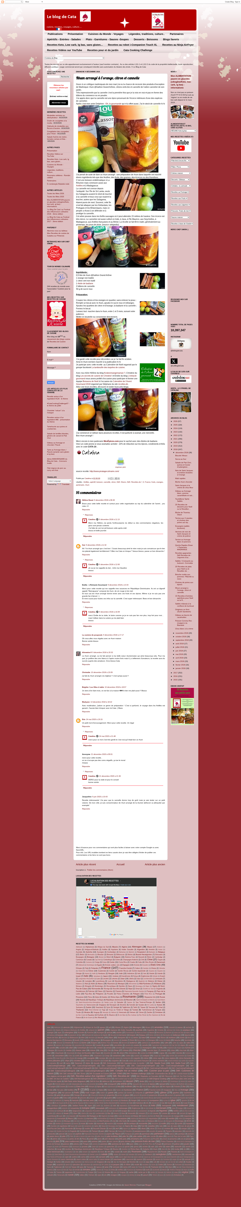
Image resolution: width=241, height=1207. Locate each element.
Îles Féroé (142, 1015)
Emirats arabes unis (112, 965)
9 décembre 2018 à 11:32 (96, 545)
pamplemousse (140, 1131)
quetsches (110, 1147)
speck (68, 1164)
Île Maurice (111, 1015)
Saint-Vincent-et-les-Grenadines (90, 1002)
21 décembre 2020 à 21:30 (110, 776)
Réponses (89, 515)
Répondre (86, 510)
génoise (67, 1095)
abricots (66, 1027)
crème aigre (157, 1058)
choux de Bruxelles (84, 1053)
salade (104, 1154)
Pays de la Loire (180, 1136)
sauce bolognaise (185, 1157)
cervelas (119, 1048)
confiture (85, 1056)
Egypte (99, 965)
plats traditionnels (72, 1141)
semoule (187, 1159)
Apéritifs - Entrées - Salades (64, 39)
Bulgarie (117, 957)
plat (57, 1141)
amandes (158, 1027)
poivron (66, 1144)
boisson (100, 482)
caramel (191, 1045)
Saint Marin (161, 1000)
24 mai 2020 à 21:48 (107, 736)
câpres (182, 1045)
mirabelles (133, 1121)
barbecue (97, 1035)
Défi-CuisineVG (141, 1079)
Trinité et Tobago (122, 1010)
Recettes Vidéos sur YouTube (64, 50)
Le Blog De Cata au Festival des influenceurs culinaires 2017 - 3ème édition (58, 219)
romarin (85, 1152)
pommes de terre (119, 1144)
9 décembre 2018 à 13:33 (118, 585)
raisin (168, 1147)
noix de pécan (186, 1126)
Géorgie (79, 973)
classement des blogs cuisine (58, 339)
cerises (108, 1048)
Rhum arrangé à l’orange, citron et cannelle (183, 590)
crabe (110, 1058)
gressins (83, 1098)
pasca (172, 1134)
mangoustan (167, 1116)
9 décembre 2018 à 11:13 (109, 519)
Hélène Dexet (87, 500)
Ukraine (87, 1012)
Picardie (110, 994)
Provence (79, 997)
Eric (83, 719)
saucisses (118, 1159)
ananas (180, 1027)
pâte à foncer (80, 1136)
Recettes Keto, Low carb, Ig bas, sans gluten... (75, 44)
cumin (183, 1060)
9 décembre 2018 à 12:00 (109, 564)
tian (177, 1167)
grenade (74, 1098)
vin (105, 1175)
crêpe (67, 1061)
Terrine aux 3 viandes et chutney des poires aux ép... (183, 520)
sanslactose (176, 1154)
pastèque (181, 1134)
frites (176, 1090)
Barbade (152, 952)
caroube (62, 1048)
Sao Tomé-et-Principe (144, 1002)
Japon (105, 976)
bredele (124, 1040)
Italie (86, 976)
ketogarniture (52, 1108)
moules (91, 1123)
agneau (102, 1027)
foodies (70, 1090)
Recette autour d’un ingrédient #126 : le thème (57, 397)
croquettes (115, 1061)
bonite (182, 1038)
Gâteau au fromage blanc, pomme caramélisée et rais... (184, 493)
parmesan (146, 1134)
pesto (100, 1139)
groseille (100, 1098)
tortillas (120, 1170)
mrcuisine (155, 1123)
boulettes (86, 1040)
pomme (95, 1144)
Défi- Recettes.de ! (134, 482)
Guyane (160, 971)
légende (153, 1111)
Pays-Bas (88, 994)
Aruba (160, 949)
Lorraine (88, 981)
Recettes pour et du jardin (102, 50)
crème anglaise (170, 1058)
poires (104, 1141)
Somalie (132, 1005)
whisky (132, 1175)
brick (168, 1040)
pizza (188, 1139)
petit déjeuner (109, 1139)
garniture (149, 1092)
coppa (156, 1055)
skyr (115, 1162)
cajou (181, 1043)
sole (155, 1162)
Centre (117, 960)
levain (66, 1113)
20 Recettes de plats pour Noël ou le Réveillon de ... (183, 569)
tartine (125, 1167)
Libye (138, 979)
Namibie (122, 986)
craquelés (136, 1058)
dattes (88, 1063)
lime (123, 1113)
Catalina (91, 519)
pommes (104, 1144)
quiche (127, 1147)
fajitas (99, 1086)
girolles (119, 1095)
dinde (142, 1081)
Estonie (136, 965)
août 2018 (180, 644)
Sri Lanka (150, 1005)
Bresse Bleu (141, 1040)
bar (80, 1035)
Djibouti (81, 965)
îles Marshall (99, 1017)
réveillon (125, 1149)
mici (75, 1121)
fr (143, 482)
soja (147, 1162)
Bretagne (90, 957)
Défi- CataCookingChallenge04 (172, 1066)
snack (141, 1162)
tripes (186, 1169)
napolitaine (63, 1126)
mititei (143, 1121)
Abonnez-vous (59, 102)
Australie (79, 952)
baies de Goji (178, 1032)
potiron (177, 1144)
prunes (84, 1147)
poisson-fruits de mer (145, 1141)
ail (110, 1027)
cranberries (127, 1058)
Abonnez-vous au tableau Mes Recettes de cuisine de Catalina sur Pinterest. (58, 233)
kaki (114, 1106)
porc (132, 1144)
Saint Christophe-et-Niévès (145, 1000)
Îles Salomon (153, 1015)
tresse (164, 1170)
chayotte (60, 1050)
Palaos (100, 991)
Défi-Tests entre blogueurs (74, 1081)
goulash (170, 1095)
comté (49, 1056)
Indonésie (130, 973)
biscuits (101, 1038)
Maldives (79, 983)
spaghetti (59, 1164)
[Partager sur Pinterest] (118, 478)
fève (137, 1086)
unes (115, 1172)
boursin (116, 1040)
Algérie (124, 947)
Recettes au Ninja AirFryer (178, 44)
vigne (99, 1175)
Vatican (113, 1012)
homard (115, 1100)
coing (169, 1053)
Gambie (145, 968)
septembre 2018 (182, 640)
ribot (163, 1149)
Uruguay (97, 1012)
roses (102, 1152)
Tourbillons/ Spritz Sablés (182, 500)
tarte (106, 1167)
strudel (136, 1164)
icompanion (154, 1100)
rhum (87, 485)
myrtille (179, 1123)
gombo (144, 1095)
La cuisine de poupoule (92, 635)
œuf (117, 1128)
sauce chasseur (52, 1159)
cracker (117, 1058)
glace (127, 1095)
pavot (169, 1136)
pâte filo (125, 1136)
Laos (98, 979)
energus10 (112, 1084)
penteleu (64, 1139)
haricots (75, 1100)
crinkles (87, 1060)
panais (160, 1131)
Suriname (79, 1007)
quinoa (136, 1147)
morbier (49, 1123)
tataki (133, 1167)
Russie (162, 997)
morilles (58, 1123)
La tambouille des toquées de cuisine (108, 367)
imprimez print (120, 467)
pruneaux (76, 1146)
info (147, 1103)
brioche (177, 1040)
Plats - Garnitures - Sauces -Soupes (107, 39)
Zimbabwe (159, 1012)
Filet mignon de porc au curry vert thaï (56, 469)
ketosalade (100, 1108)
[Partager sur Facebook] (116, 478)
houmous (144, 1100)
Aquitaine (114, 949)
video (82, 1175)
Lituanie (79, 981)
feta (119, 1086)
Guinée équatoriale (139, 971)
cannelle (107, 482)
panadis (152, 1131)
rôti (108, 1152)
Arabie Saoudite (127, 949)
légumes (163, 1110)
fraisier (118, 1090)
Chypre (160, 960)
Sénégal (116, 1007)
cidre (114, 1053)
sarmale (92, 1157)
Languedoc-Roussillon (86, 978)
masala (111, 1118)
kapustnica (123, 1105)
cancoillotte (118, 1045)
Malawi (159, 981)
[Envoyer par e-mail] (109, 478)
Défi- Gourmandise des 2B (160, 1074)
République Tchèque (95, 1000)
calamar (50, 1045)
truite (51, 1172)
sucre (153, 1164)
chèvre (92, 1050)
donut (183, 1081)
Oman (137, 989)
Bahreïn (131, 952)
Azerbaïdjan (111, 952)
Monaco (79, 986)
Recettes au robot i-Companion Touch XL (132, 44)
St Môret (127, 1164)
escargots (190, 1084)
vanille (152, 1172)
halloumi (58, 1100)
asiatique (186, 1030)
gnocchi (136, 1095)
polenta (76, 1144)
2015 (175, 680)
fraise (101, 1090)
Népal (130, 989)
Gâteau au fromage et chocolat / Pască (56, 444)
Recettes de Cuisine (58, 342)
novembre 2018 (182, 633)
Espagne (126, 965)
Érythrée (100, 1015)
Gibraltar (162, 968)
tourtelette (156, 1169)
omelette (167, 1128)
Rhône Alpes (115, 997)
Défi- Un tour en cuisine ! (59, 1079)
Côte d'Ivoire (149, 962)
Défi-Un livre (94, 1081)
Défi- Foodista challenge (136, 1074)
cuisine (131, 1060)
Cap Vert (98, 959)
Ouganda (159, 989)
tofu (65, 1169)
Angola (78, 949)
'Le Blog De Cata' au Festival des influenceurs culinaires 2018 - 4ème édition (58, 212)
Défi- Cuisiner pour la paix (156, 1070)
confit (77, 1056)
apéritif (93, 482)
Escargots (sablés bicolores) (182, 527)
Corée (112, 962)
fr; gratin (93, 1090)
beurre (187, 1035)
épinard (162, 1084)
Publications (55, 34)
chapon (179, 1048)
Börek (190, 1037)
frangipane (167, 1090)
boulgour (97, 1040)
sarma (83, 1157)
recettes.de (123, 384)
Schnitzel (166, 1159)
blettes (135, 1038)
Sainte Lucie (108, 1002)
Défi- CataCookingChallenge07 (106, 1068)
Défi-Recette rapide (54, 1081)
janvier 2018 (181, 668)
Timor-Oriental (94, 1010)
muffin (163, 1123)
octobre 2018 (181, 637)
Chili (142, 960)
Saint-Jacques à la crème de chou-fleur (184, 486)
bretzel (161, 1040)
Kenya (135, 976)
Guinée (111, 971)
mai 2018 (180, 654)
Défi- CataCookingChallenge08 (132, 1068)
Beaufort (113, 1035)
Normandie (96, 989)
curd (61, 1063)
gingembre (110, 1095)
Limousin (158, 979)
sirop (108, 1162)
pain (102, 1131)
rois (77, 1152)
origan (51, 1131)
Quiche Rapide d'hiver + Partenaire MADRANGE (184, 547)
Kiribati (155, 976)
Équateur (91, 1015)
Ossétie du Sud (148, 988)
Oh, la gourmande (113, 104)
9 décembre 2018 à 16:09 (109, 612)
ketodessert (182, 1105)
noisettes (151, 1126)
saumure (149, 1159)
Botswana (159, 954)
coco (150, 1053)
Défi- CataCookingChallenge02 (113, 1066)
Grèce (90, 971)
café (166, 1043)
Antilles (79, 186)
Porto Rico (148, 994)
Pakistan (91, 991)
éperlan (144, 1084)
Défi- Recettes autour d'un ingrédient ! (88, 1076)
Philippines (100, 994)
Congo (97, 962)
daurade (97, 1063)
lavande (133, 1111)
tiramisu (50, 1170)
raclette (145, 1147)
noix (161, 1126)
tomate (77, 1170)
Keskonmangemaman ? (114, 373)
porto (140, 1144)
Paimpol (95, 1131)
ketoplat (85, 1108)
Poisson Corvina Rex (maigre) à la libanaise (183, 623)
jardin (98, 1105)
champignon (147, 1048)
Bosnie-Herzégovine (144, 954)
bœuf (143, 1038)
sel (180, 1159)
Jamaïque (97, 976)
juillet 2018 (180, 647)
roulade (117, 1152)
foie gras (60, 1090)
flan (184, 1086)
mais (112, 1116)
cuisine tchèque (173, 1060)
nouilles (87, 1128)
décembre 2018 (182, 453)
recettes (68, 1149)
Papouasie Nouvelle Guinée (134, 991)
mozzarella (143, 1123)
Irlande (151, 973)
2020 (175, 442)
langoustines (77, 1111)
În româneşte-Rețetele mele (58, 184)
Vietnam (132, 1012)
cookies (136, 1055)
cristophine (97, 1060)
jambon (64, 1106)
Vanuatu (105, 1012)
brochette (188, 1040)
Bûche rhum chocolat (183, 482)
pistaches (173, 1139)
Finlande (94, 968)
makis (120, 1116)
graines (178, 1095)
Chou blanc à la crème (184, 629)
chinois (125, 1050)
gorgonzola (153, 1095)
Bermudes (91, 954)
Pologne (136, 994)
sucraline (145, 1164)
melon (163, 1118)
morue (76, 1123)
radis (152, 1147)
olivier (152, 1128)
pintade (164, 1139)
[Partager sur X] (114, 478)
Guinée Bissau (123, 971)
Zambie (149, 1012)
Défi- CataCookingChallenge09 (157, 1068)
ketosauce (112, 1108)
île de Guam (88, 1017)
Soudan (141, 1005)
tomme (99, 1169)
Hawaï (87, 973)
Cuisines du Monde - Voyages (106, 34)
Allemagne (137, 946)
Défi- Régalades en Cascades (147, 1076)
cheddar (69, 1050)
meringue (50, 1121)
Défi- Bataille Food (157, 1063)
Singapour (102, 1005)
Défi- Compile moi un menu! (123, 1070)
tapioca (99, 1167)
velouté (50, 1175)
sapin (67, 1157)
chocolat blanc (152, 1050)
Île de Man (121, 1015)
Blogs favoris (171, 39)
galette (110, 1093)
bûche (84, 1043)
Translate (65, 484)
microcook (82, 1121)
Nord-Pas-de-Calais (54, 1128)
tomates (86, 1169)
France (147, 482)
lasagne (124, 1111)
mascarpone (122, 1118)
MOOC (189, 1121)
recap (59, 1149)
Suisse (159, 1005)
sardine (74, 1157)
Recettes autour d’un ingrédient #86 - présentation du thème (58, 419)
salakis (116, 1154)
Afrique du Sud (103, 947)
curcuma (53, 1063)
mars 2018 (180, 661)
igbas (172, 1100)
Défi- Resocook (167, 1076)
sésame (67, 1162)
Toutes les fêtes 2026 (55, 193)
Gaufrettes (187, 1093)
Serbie (158, 1002)
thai (146, 1167)
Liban (122, 979)
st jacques (115, 1164)
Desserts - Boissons (146, 39)
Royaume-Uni (149, 997)
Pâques (118, 1134)
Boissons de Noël (91, 381)
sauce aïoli (137, 1157)
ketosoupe (123, 1108)
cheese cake (80, 1050)
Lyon (109, 981)
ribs (169, 1149)
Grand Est (81, 971)
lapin (110, 1111)
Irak (138, 973)
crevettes (77, 1061)
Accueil (120, 864)
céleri (71, 1048)
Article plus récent (86, 864)
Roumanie (129, 996)
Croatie (132, 962)
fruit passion (66, 1093)
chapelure (170, 1048)
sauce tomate (105, 1159)
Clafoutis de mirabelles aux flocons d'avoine (58, 127)
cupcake (191, 1060)
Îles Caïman (132, 1015)
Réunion (129, 1000)
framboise (128, 1090)
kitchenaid (161, 1108)
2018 (175, 449)
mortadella (67, 1123)
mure (172, 1123)
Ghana (153, 968)
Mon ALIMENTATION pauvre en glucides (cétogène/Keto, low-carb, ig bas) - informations (58, 203)
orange (175, 1128)
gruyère (109, 1098)
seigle (174, 1159)
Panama (118, 991)
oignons (134, 1128)
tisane (59, 1169)
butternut (133, 1043)
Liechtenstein (148, 978)
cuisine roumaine (158, 1061)
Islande (160, 973)
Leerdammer (142, 1111)
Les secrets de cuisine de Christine (96, 376)
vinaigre (114, 1175)
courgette (91, 1058)
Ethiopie (79, 968)
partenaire (80, 485)
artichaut (170, 1030)
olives (143, 1128)
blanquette (121, 1038)
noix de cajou (172, 1126)
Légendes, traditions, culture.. (147, 34)
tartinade (116, 1167)
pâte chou (100, 1136)
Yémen (141, 1012)
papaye (70, 1134)
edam (190, 1081)
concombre (59, 1056)
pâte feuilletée (112, 1136)
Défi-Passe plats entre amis (181, 1079)
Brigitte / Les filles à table (93, 687)
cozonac (102, 1058)
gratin (56, 1098)
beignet (132, 1035)
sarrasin (102, 1157)
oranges (159, 482)
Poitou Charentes (123, 994)
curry (68, 1063)
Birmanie (110, 954)
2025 (175, 425)
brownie (68, 1043)
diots (150, 1081)
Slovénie (123, 1005)
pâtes (161, 1136)
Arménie (152, 949)
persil (91, 1139)
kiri (145, 1108)
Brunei (101, 957)
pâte (64, 1136)
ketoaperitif (166, 1106)
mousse (110, 1123)
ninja (135, 1126)
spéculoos (86, 1164)
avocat (109, 1032)
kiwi (173, 1108)
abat (48, 1027)
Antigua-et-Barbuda (92, 949)
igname (184, 1100)
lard (116, 1111)
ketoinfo (65, 1108)
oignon (125, 1128)
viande (71, 1175)
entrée (124, 1084)
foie (51, 1090)
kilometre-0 (87, 652)
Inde (121, 973)
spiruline (96, 1164)
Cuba (140, 962)
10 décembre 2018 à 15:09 (102, 672)
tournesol (139, 1170)
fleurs (192, 1086)
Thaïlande (80, 1010)
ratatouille (178, 1147)
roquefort (94, 1152)
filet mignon (166, 1086)
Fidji (86, 968)
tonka (113, 1170)
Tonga (111, 1010)
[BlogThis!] (111, 478)
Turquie (158, 1010)
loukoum (173, 1113)
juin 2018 (179, 651)
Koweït (162, 976)
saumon (139, 1159)
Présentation (75, 34)
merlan (59, 1121)
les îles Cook (80, 1015)
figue (149, 1086)
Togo (103, 1010)
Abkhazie (79, 947)
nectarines (87, 1126)
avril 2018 (180, 658)
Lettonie (114, 979)
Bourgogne (80, 957)
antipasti (92, 1030)
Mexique (121, 984)
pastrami (191, 1134)
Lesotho (106, 979)
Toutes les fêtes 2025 (55, 197)
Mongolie (88, 986)
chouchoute (59, 1053)
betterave (176, 1035)
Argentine (141, 949)
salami (123, 1154)
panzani (62, 1134)
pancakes (178, 1131)
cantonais (165, 1045)
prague (49, 1146)
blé (129, 1037)
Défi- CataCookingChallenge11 (63, 1071)
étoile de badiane (85, 283)
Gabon (137, 968)
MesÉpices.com (111, 441)
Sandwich (148, 1154)
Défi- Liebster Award (180, 1073)
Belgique (161, 952)
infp (152, 1103)
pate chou (91, 1136)
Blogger (148, 1185)
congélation (98, 1055)
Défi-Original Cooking (157, 1079)
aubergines (68, 1032)
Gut (83, 545)
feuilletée (128, 1086)
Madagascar (130, 981)
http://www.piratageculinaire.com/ (104, 471)
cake (188, 1043)
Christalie (86, 672)
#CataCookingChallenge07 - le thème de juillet (58, 404)
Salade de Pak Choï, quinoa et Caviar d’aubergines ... (183, 465)
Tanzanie (151, 1007)
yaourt (145, 1175)
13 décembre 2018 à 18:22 (101, 702)
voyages (124, 1175)
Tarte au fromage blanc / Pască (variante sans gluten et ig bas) (58, 452)
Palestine (109, 991)
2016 (175, 676)
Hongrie (111, 973)
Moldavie (157, 984)
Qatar (97, 997)
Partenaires (177, 34)
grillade (91, 1098)
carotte (52, 1048)
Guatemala (102, 971)
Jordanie (115, 976)
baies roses (190, 1032)
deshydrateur (117, 1081)
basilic (105, 1035)
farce (106, 1086)
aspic (60, 1032)
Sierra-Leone (91, 1005)
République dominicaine (114, 1000)
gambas (121, 1092)
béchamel (122, 1035)
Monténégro (99, 986)
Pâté (71, 1136)
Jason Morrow (130, 1185)
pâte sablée (138, 1136)
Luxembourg (100, 981)
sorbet (180, 1162)
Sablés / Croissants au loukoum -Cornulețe (184, 562)
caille (174, 1043)
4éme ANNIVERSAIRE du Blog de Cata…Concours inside (57, 461)
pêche (55, 1139)
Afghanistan (89, 947)
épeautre (136, 1084)
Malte (93, 984)
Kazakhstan (126, 976)
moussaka (100, 1123)
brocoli (49, 1043)
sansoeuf (188, 1154)
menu (181, 1118)
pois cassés (113, 1141)
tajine (81, 1167)
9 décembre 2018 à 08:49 (104, 500)
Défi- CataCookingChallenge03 (143, 1066)
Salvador (120, 1002)
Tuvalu (78, 1012)
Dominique (90, 965)
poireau (95, 1141)
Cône (70, 1055)
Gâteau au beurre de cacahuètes (183, 616)
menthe (171, 1118)
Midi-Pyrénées (145, 984)
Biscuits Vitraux (181, 456)
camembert (78, 1045)
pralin (57, 1146)
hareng (66, 1100)
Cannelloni (155, 1045)
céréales (100, 1048)
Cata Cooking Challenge (138, 50)
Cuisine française (142, 1061)
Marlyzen (86, 702)
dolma (165, 1081)
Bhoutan (101, 954)
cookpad (145, 1056)
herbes (107, 1100)
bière (83, 1038)
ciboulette (106, 1053)
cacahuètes (155, 1043)
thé (163, 1167)
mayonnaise (153, 1118)
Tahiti (135, 1007)
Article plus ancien (155, 864)
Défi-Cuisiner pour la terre (124, 1079)
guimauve (129, 1098)
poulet (186, 1144)
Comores (89, 962)
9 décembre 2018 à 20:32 (102, 652)
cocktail (142, 1053)
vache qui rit (142, 1172)
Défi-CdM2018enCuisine (102, 1079)
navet (79, 1126)
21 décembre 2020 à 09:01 (102, 754)
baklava (52, 1035)
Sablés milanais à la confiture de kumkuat (184, 605)
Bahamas (122, 952)
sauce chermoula (67, 1159)
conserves (117, 1056)
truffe (192, 1170)
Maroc (100, 984)
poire (85, 1141)
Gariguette (138, 1092)
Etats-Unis (156, 964)
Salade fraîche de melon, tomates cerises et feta (57, 138)
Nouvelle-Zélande (119, 989)
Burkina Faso (130, 957)
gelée (59, 1095)
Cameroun (79, 960)
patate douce (54, 1136)
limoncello (131, 1113)
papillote (78, 1134)
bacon (151, 1032)
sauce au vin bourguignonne (154, 1157)
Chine (150, 959)
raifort (160, 1147)
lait (67, 1111)
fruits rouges (90, 1093)
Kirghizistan (145, 976)
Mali (86, 984)
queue (119, 1146)
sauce (112, 1157)
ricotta (176, 1149)
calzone (58, 1045)
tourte (147, 1170)
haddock (191, 1098)
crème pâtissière (53, 1061)
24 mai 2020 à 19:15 (94, 719)
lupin (189, 1113)
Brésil (109, 957)
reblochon (50, 1149)
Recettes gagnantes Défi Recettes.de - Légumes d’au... (183, 555)
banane (60, 1035)
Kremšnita (50, 1111)
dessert (129, 1081)
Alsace (149, 947)
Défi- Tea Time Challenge (185, 1076)
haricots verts (88, 1100)
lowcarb (182, 1113)
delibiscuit (106, 1081)
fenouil (112, 1086)
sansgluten (161, 1154)
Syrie (108, 1007)
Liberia (131, 979)
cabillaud (145, 1043)
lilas (109, 1113)
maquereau (188, 1116)
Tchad (160, 1007)
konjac (180, 1108)
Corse (104, 962)
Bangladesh (141, 952)
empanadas (76, 1084)
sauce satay (93, 1159)
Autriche (89, 952)
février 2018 (181, 665)
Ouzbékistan (80, 991)
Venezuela (122, 1012)
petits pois (122, 1139)
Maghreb (142, 981)
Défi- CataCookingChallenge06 (80, 1068)
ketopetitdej (75, 1108)
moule (83, 1123)
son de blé (171, 1162)
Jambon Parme (78, 1106)
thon (170, 1167)
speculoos (76, 1164)
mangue (177, 1116)
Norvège (107, 989)
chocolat (137, 1050)
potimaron (167, 1144)
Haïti (93, 973)
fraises (110, 1090)
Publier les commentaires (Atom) (100, 870)
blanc (111, 1038)
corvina (49, 1058)
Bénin (149, 957)
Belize (82, 954)
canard (106, 1045)
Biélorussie (120, 954)
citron (113, 482)
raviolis (188, 1147)
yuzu (161, 1175)
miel (114, 1121)
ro (191, 1149)
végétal (185, 1172)
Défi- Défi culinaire (66, 1074)
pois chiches (126, 1141)
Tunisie (135, 1010)
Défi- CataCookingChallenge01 (84, 1066)
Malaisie (151, 981)
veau (176, 1172)
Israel (78, 976)
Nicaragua (139, 986)
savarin (157, 1159)
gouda (162, 1095)
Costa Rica (123, 962)
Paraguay (150, 991)
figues (157, 1086)
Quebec (105, 997)
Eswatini (145, 965)
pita (182, 1139)
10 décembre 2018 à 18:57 (115, 687)
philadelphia (135, 1139)
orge (192, 1128)
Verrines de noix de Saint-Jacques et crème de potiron (183, 534)
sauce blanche (172, 1157)
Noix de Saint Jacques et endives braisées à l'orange (184, 472)
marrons (89, 1118)
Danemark (161, 962)
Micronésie (133, 983)
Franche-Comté (125, 968)
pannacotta (51, 1134)
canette (136, 1045)
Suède (88, 1007)
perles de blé (74, 1139)
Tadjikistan (126, 1007)
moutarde (120, 1123)
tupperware (69, 1172)
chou (173, 1050)
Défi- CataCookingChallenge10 (183, 1068)
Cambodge (158, 957)
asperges (50, 1032)
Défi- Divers (121, 482)
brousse (60, 1043)
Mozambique (111, 986)
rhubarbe (146, 1149)
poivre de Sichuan (53, 1144)
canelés (128, 1045)
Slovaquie (112, 1005)
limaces (116, 1113)
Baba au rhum (142, 1032)
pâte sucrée (151, 1136)
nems (96, 1126)
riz (185, 1149)
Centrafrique (107, 960)
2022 (175, 435)
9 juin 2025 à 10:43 (100, 797)
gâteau (163, 1092)
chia (101, 1050)
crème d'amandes (185, 1058)
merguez (188, 1118)
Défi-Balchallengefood (82, 1079)
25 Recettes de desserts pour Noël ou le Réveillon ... (183, 507)
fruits (153, 482)
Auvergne (100, 952)
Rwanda (82, 1000)
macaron (72, 1116)
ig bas (165, 1100)
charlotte (187, 1048)
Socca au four (180, 459)
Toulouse (130, 1169)
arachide (139, 1030)
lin (149, 1113)
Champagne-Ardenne (130, 960)
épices (152, 1084)
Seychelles (79, 1005)
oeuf (110, 1128)
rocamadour (69, 1152)
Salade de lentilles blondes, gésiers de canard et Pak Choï (58, 436)
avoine (119, 1032)
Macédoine (119, 981)
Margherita (50, 1118)
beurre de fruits (52, 1038)
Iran (144, 973)
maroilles (80, 1118)
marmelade (61, 1118)
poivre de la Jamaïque (184, 1141)
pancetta (189, 1131)
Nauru (130, 986)
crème (145, 1058)
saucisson (129, 1159)
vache (131, 1172)
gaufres (176, 1093)
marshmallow (101, 1118)
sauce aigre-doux (125, 1157)
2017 (175, 673)
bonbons (172, 1038)
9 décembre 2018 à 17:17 (113, 635)
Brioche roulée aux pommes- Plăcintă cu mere (184, 576)
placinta (50, 1141)
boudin (77, 1040)
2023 (175, 432)
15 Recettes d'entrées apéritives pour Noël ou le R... (184, 598)
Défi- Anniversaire (109, 1063)
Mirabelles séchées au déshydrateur (56, 116)
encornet (92, 1084)
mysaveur (190, 1123)
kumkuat (60, 1111)
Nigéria (154, 986)
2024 (175, 428)
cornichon (180, 1055)
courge (80, 1058)
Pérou (90, 997)
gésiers (85, 1095)
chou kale (182, 1050)
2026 (175, 421)
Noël (143, 1126)
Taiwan (142, 1007)
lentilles (176, 1111)
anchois (189, 1027)
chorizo (164, 1050)
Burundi (141, 957)
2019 (175, 446)
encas (85, 1084)
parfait (136, 1134)
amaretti (172, 1027)
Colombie (79, 962)
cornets (171, 1055)
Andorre (160, 947)
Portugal (158, 994)
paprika (109, 1134)
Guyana (151, 971)
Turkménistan (147, 1010)
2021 (175, 439)
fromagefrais (52, 1093)
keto (153, 1105)
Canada (89, 960)
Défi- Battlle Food (178, 1063)
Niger (147, 986)
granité (49, 1098)
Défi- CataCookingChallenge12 (92, 1071)
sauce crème (81, 1159)
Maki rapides (180, 478)
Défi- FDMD (117, 1074)
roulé (125, 1152)
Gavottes (50, 1095)
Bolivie (130, 954)
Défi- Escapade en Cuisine (99, 1074)
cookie (128, 1056)
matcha (133, 1118)
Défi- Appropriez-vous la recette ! (132, 1063)
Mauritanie (111, 984)
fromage (184, 1089)
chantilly (159, 1048)
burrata (115, 1043)
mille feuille (123, 1121)
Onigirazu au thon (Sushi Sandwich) (183, 610)
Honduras (101, 973)
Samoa (129, 1002)
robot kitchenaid (53, 1152)
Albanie (115, 947)
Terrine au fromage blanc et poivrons (183, 541)
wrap (138, 1175)
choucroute (70, 1053)
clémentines (132, 1053)
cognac (161, 1053)
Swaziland (99, 1007)
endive (100, 1084)
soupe (49, 1164)
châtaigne (50, 1050)
